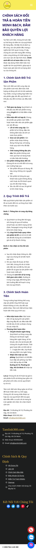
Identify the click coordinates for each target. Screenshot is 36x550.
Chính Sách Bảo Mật (15, 472)
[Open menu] (31, 5)
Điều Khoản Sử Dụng (16, 476)
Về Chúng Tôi (13, 465)
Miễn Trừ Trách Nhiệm (16, 479)
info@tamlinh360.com (17, 418)
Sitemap (11, 482)
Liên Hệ (11, 469)
